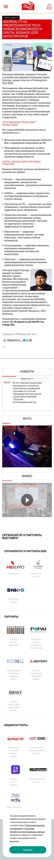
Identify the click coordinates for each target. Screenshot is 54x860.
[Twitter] (27, 339)
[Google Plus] (30, 339)
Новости (14, 17)
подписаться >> (27, 379)
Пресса (7, 17)
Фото (27, 419)
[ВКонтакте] (24, 339)
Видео (27, 476)
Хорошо (28, 849)
